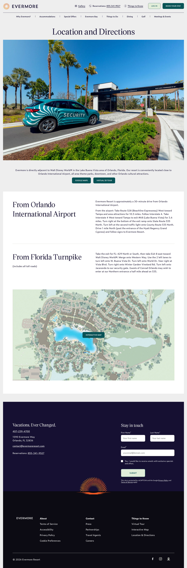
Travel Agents (93, 535)
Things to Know (140, 518)
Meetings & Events (162, 16)
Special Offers (70, 16)
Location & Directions (143, 535)
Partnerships (92, 529)
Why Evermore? (23, 16)
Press (88, 524)
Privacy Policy (163, 480)
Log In (154, 6)
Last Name (155, 432)
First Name (126, 432)
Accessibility (46, 529)
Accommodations (47, 16)
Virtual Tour (138, 524)
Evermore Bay (91, 16)
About (43, 518)
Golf (143, 16)
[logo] (20, 6)
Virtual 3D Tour (104, 180)
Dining (130, 16)
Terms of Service (127, 482)
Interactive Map (93, 335)
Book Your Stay (173, 6)
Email (123, 447)
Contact (90, 518)
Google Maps (81, 180)
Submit (133, 473)
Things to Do (112, 16)
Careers (90, 540)
